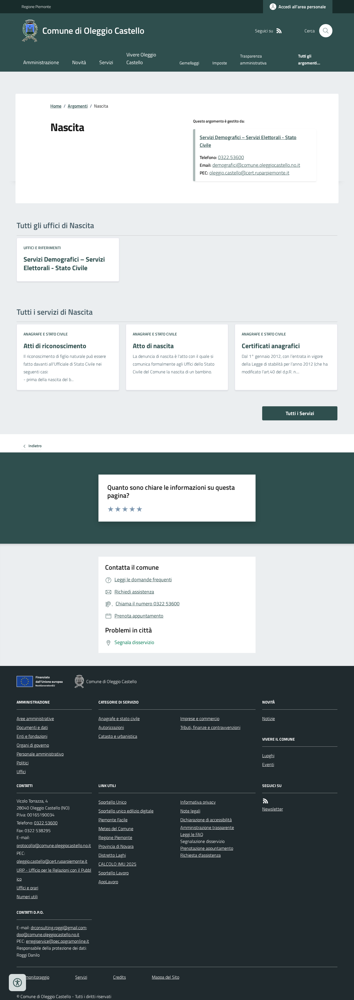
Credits (119, 977)
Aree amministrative (35, 718)
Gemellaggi (189, 63)
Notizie (268, 718)
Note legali (190, 811)
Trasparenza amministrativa (253, 59)
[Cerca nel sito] (323, 30)
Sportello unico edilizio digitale (125, 811)
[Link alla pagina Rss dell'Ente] (265, 801)
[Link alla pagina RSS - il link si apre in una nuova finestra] (279, 30)
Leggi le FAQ (191, 834)
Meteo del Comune (115, 828)
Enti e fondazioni (32, 736)
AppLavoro (108, 881)
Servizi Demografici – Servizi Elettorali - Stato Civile (248, 141)
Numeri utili (27, 896)
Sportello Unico (112, 802)
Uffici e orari (27, 887)
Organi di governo (33, 745)
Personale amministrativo (40, 754)
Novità (79, 62)
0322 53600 (46, 822)
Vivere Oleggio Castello (141, 58)
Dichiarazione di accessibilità (206, 819)
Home (55, 106)
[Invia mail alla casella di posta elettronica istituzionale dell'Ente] (54, 845)
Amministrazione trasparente (207, 827)
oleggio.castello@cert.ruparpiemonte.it (249, 172)
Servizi (106, 62)
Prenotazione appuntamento (206, 848)
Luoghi (268, 755)
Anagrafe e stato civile (46, 334)
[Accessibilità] (17, 982)
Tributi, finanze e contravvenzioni (210, 727)
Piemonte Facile (112, 819)
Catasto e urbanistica (117, 736)
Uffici (21, 771)
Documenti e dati (32, 727)
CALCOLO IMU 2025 (117, 864)
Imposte (219, 63)
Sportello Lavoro (113, 872)
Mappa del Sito (165, 977)
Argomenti (78, 106)
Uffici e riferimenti (42, 248)
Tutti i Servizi (300, 413)
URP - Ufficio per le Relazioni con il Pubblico (54, 874)
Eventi (268, 764)
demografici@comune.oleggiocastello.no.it (256, 165)
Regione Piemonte (36, 6)
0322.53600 (231, 157)
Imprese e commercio (199, 718)
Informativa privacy (198, 802)
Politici (22, 762)
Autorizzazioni (111, 727)
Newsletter (272, 809)
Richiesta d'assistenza (200, 855)
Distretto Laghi (112, 855)
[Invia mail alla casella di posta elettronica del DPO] (58, 927)
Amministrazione (41, 62)
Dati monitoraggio (33, 977)
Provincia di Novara (116, 846)
